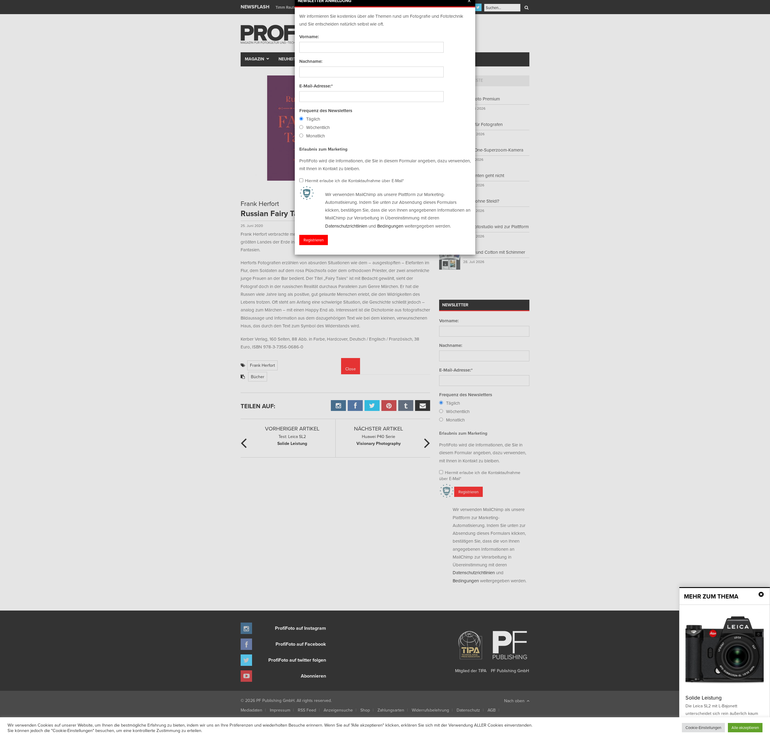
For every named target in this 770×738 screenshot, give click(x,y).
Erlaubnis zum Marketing (323, 149)
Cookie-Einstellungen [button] (703, 727)
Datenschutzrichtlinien (346, 226)
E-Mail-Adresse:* (316, 86)
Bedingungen (390, 226)
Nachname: (310, 61)
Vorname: (309, 36)
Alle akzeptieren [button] (745, 727)
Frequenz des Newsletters (325, 110)
